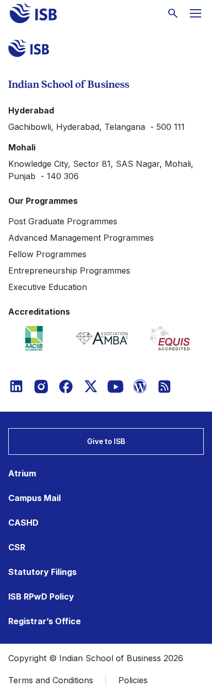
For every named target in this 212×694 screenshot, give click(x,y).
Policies (133, 680)
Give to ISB (106, 441)
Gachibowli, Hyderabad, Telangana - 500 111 (96, 127)
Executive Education (47, 287)
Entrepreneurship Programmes (69, 270)
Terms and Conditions (50, 680)
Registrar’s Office (44, 621)
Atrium (22, 473)
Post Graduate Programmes (62, 221)
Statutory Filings (42, 572)
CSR (16, 547)
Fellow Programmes (47, 254)
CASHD (23, 522)
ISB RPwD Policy (41, 596)
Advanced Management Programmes (81, 238)
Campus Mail (34, 498)
